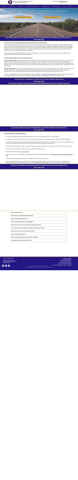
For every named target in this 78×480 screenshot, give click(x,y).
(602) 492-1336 (63, 2)
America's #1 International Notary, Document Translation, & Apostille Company (22, 2)
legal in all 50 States (24, 151)
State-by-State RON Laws (65, 260)
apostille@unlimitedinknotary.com (42, 162)
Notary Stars (46, 266)
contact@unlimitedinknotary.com (60, 1)
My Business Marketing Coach (39, 266)
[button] (13, 6)
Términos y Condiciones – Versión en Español (62, 265)
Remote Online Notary (66, 259)
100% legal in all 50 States (49, 74)
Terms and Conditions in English (64, 263)
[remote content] (39, 105)
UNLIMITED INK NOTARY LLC (9, 260)
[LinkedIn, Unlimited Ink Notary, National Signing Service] (3, 266)
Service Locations (67, 258)
